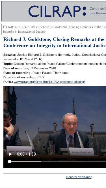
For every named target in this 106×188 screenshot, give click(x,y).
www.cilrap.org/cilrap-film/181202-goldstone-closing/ (49, 81)
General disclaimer (79, 177)
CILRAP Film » (28, 27)
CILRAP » (10, 27)
